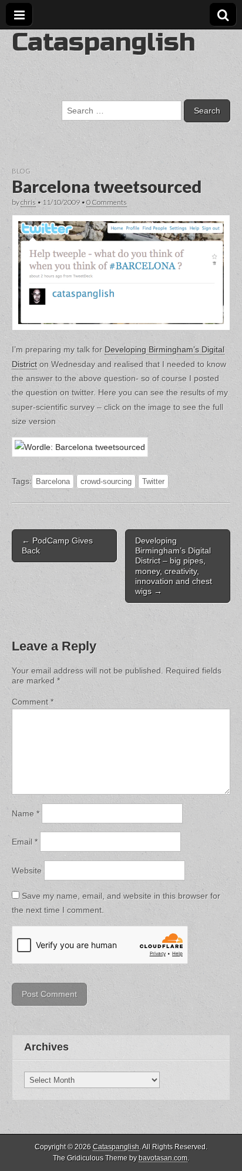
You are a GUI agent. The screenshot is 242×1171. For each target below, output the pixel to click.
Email (25, 841)
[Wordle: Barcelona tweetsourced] (80, 447)
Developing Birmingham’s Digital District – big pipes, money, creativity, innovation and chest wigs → (173, 566)
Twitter (153, 481)
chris (28, 202)
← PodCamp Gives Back (57, 545)
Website (27, 870)
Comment (32, 701)
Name (25, 813)
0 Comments (106, 202)
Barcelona (53, 481)
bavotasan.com (163, 1158)
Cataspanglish (103, 42)
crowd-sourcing (106, 481)
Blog (21, 171)
